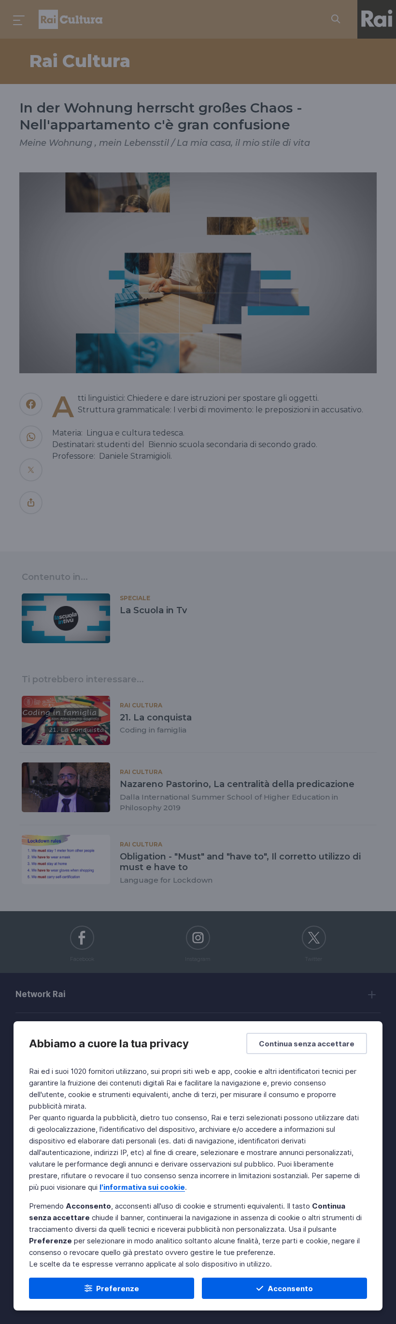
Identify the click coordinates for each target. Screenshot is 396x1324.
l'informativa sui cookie (142, 1187)
